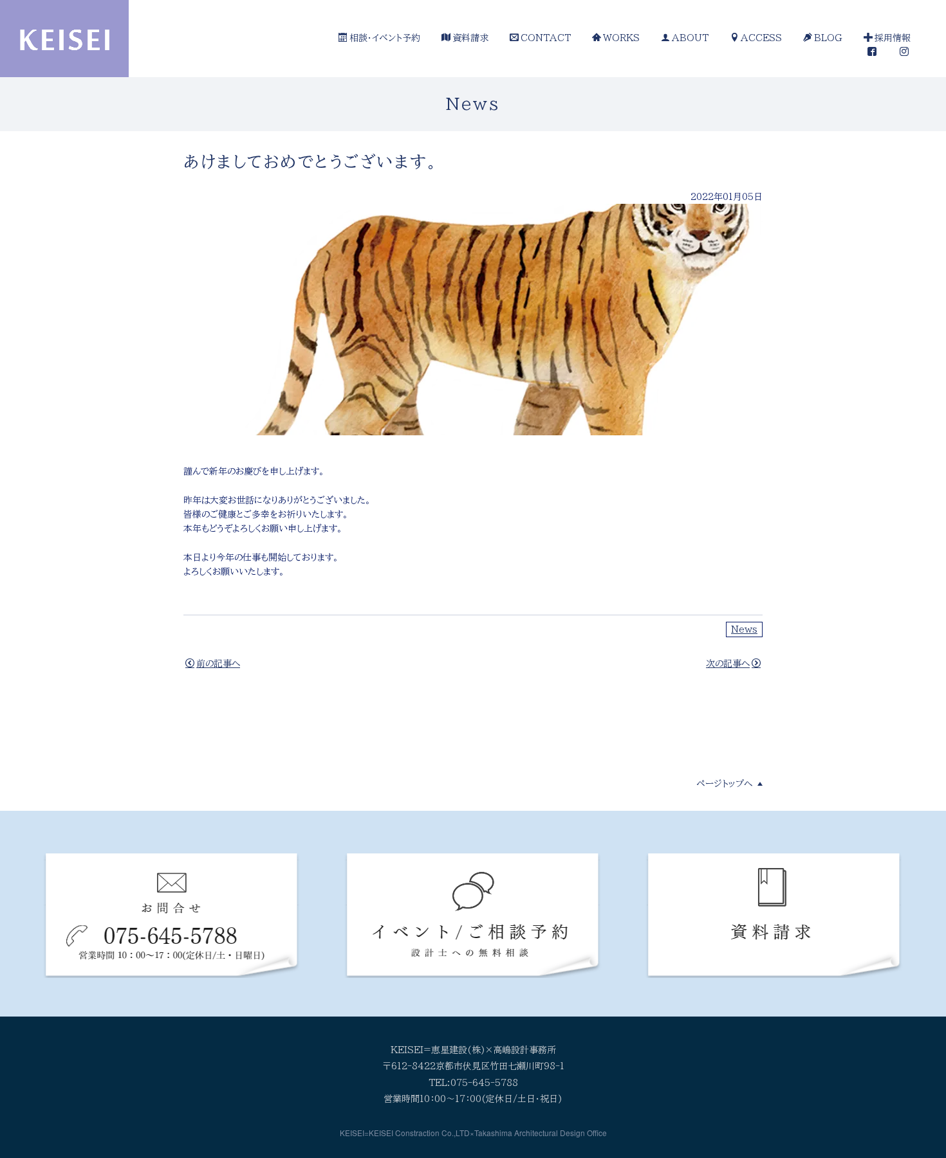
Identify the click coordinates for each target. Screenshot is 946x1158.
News (744, 629)
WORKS (621, 37)
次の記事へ (728, 663)
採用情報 (893, 37)
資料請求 (470, 37)
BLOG (828, 37)
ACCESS (761, 37)
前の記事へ (218, 663)
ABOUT (690, 37)
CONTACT (546, 37)
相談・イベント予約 (384, 37)
